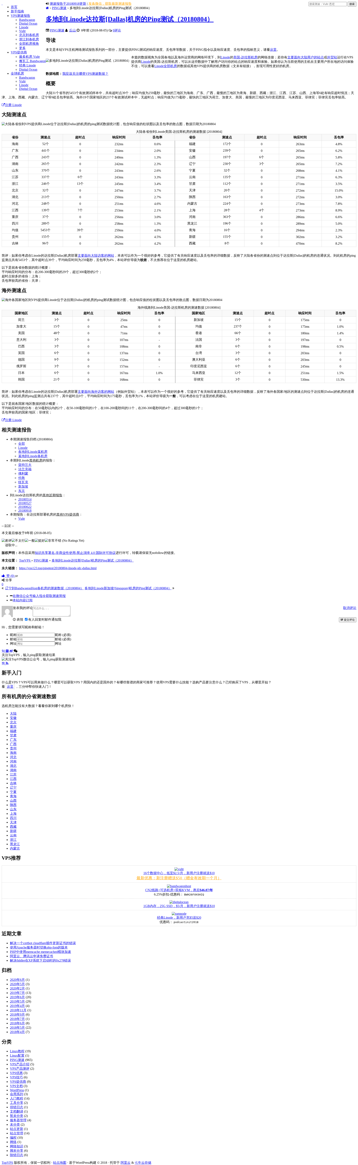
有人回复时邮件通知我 (44, 619)
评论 (117, 30)
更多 (22, 48)
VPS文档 (16, 1086)
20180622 (24, 507)
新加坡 (23, 486)
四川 (13, 818)
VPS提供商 (19, 52)
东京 (21, 491)
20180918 (24, 510)
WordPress (17, 1090)
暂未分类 (16, 1116)
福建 (13, 731)
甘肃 (13, 735)
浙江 (13, 839)
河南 (13, 761)
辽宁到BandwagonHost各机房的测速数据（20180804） (44, 588)
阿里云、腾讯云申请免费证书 (31, 956)
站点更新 (16, 1129)
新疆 (13, 831)
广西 (13, 744)
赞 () (10, 576)
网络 (13, 1142)
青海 (13, 796)
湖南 (13, 770)
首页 (14, 7)
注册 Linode (13, 105)
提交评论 (349, 619)
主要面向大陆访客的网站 (96, 255)
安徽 (13, 718)
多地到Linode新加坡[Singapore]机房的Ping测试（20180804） (128, 588)
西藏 (13, 826)
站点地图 (59, 1162)
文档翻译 (16, 1111)
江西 (13, 779)
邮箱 (13, 639)
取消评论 (349, 608)
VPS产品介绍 (19, 1064)
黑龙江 (15, 844)
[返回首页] (47, 8)
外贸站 (332, 57)
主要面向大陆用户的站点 (305, 57)
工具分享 (16, 1103)
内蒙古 (15, 848)
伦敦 (21, 478)
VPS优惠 (16, 1073)
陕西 (13, 805)
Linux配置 (17, 1055)
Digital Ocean (28, 23)
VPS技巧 (16, 1077)
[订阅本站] (7, 663)
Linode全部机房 (165, 66)
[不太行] (18, 541)
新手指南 (17, 11)
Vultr (22, 31)
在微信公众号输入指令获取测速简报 (39, 596)
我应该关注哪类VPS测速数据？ (85, 73)
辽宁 (13, 787)
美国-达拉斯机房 (245, 57)
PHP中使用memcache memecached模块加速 (40, 952)
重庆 (13, 726)
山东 (13, 809)
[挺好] (40, 541)
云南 (13, 835)
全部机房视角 (29, 43)
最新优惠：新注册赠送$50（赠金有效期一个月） (179, 878)
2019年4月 (17, 1006)
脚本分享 (16, 1150)
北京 (13, 722)
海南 (13, 752)
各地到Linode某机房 (32, 451)
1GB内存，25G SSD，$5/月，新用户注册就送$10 (179, 906)
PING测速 (59, 8)
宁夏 (13, 792)
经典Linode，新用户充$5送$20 (179, 917)
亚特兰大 (24, 464)
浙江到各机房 (29, 39)
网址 (13, 643)
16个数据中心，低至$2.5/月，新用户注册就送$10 (179, 873)
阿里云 (126, 1162)
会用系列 (16, 1094)
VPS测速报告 (20, 15)
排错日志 (16, 1107)
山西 (13, 800)
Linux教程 (17, 1051)
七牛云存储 (143, 1162)
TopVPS (7, 1162)
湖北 (13, 765)
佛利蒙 (23, 473)
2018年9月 (17, 1014)
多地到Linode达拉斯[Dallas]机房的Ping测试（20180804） (130, 19)
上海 (13, 813)
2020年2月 (17, 988)
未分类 (15, 1124)
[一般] (30, 541)
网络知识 (16, 1146)
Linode (23, 27)
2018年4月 (17, 1032)
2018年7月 (17, 1019)
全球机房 (17, 73)
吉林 (13, 783)
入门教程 (16, 1098)
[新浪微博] (12, 651)
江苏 (13, 774)
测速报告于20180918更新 (68, 3)
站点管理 (16, 1133)
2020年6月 (17, 979)
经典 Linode (27, 65)
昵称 (13, 635)
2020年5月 (17, 984)
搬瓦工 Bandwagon (32, 61)
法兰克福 (24, 469)
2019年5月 (17, 1001)
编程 (13, 1137)
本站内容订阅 (23, 600)
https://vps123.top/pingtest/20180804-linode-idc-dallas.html (58, 568)
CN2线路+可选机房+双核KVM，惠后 (179, 890)
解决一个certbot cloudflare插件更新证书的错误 (43, 943)
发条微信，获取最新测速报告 (110, 3)
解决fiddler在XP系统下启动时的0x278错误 (40, 960)
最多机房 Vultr (29, 56)
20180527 (24, 503)
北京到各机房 (29, 35)
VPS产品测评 (19, 1068)
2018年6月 (17, 1023)
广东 (13, 739)
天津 (13, 822)
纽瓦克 (23, 482)
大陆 (13, 713)
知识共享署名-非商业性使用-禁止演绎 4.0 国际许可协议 (75, 553)
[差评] (7, 541)
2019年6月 (17, 997)
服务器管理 (18, 1120)
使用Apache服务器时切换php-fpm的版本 (39, 947)
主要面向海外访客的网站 (96, 391)
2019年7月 (17, 993)
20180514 (24, 499)
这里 (273, 49)
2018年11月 (18, 1010)
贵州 (13, 748)
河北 (13, 757)
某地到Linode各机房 (32, 456)
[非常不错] (53, 541)
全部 (21, 443)
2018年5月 (17, 1027)
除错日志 (16, 1155)
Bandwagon (27, 20)
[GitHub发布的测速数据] (8, 651)
